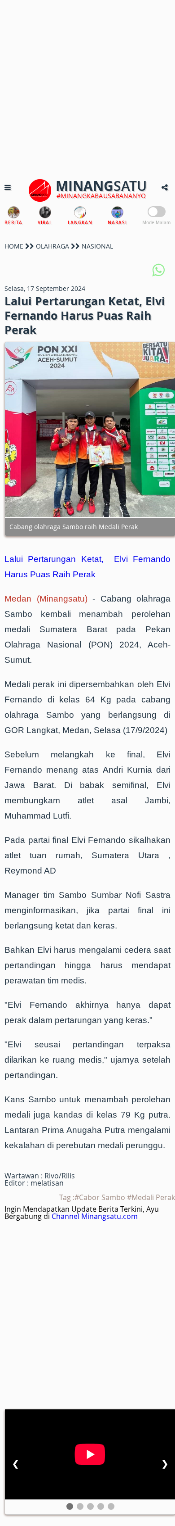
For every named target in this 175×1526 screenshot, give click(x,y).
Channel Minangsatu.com (95, 1216)
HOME (13, 246)
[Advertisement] (87, 88)
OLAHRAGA (52, 246)
